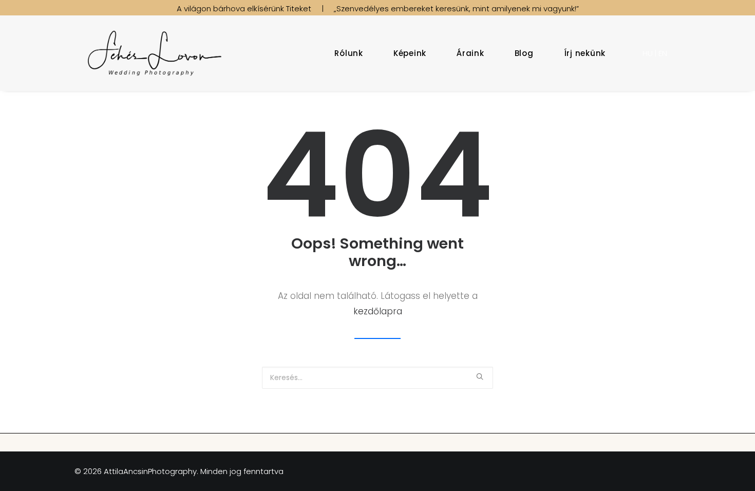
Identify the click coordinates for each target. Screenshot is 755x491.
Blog (524, 53)
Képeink (409, 53)
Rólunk (348, 53)
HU (648, 53)
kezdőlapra (377, 311)
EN (662, 53)
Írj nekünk (585, 53)
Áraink (470, 53)
